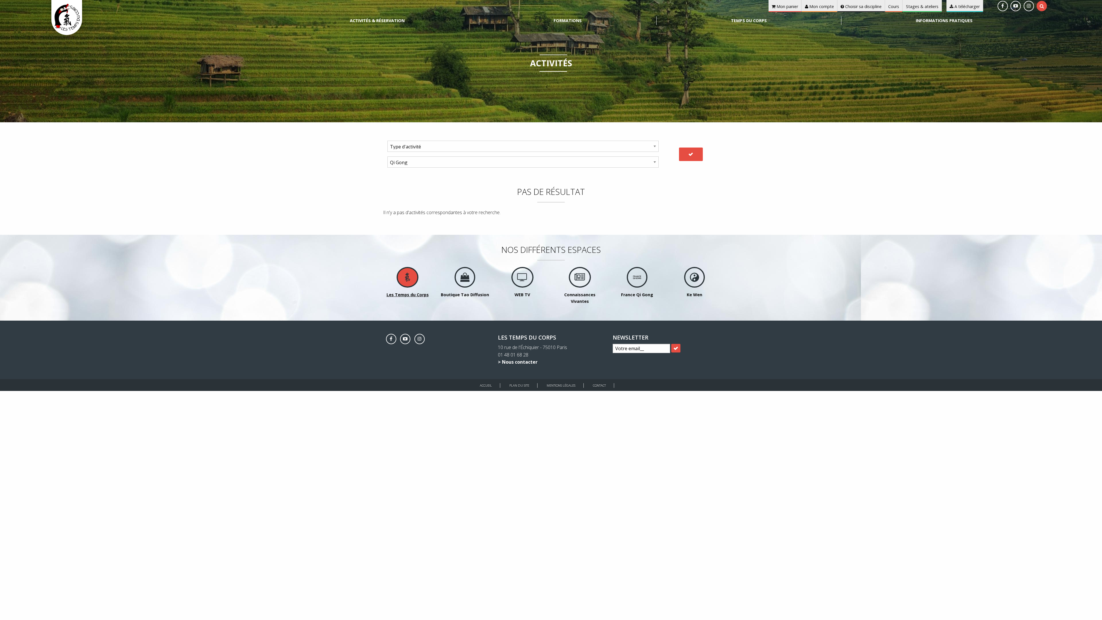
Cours (893, 6)
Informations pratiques (944, 20)
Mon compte (821, 6)
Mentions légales (561, 385)
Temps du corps (749, 20)
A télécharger (966, 6)
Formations (568, 20)
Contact (599, 385)
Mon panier (786, 6)
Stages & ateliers (922, 6)
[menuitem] (377, 20)
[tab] (1042, 6)
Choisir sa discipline (863, 6)
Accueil (486, 385)
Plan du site (519, 385)
